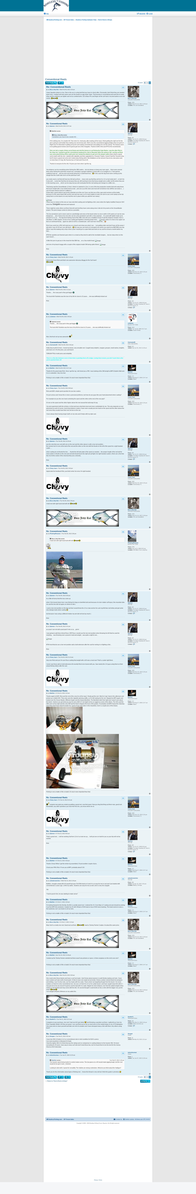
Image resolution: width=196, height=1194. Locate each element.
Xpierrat (130, 133)
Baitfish (130, 372)
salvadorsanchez (133, 878)
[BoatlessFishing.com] (60, 6)
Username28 (131, 342)
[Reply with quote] (123, 87)
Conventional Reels (56, 79)
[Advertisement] (98, 49)
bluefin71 (130, 1016)
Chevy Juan (131, 266)
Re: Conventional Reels (58, 87)
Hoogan (130, 1033)
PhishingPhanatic (133, 542)
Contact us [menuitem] (119, 1119)
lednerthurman (132, 1052)
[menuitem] (46, 14)
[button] (145, 82)
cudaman (130, 323)
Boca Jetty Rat (132, 98)
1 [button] (147, 83)
